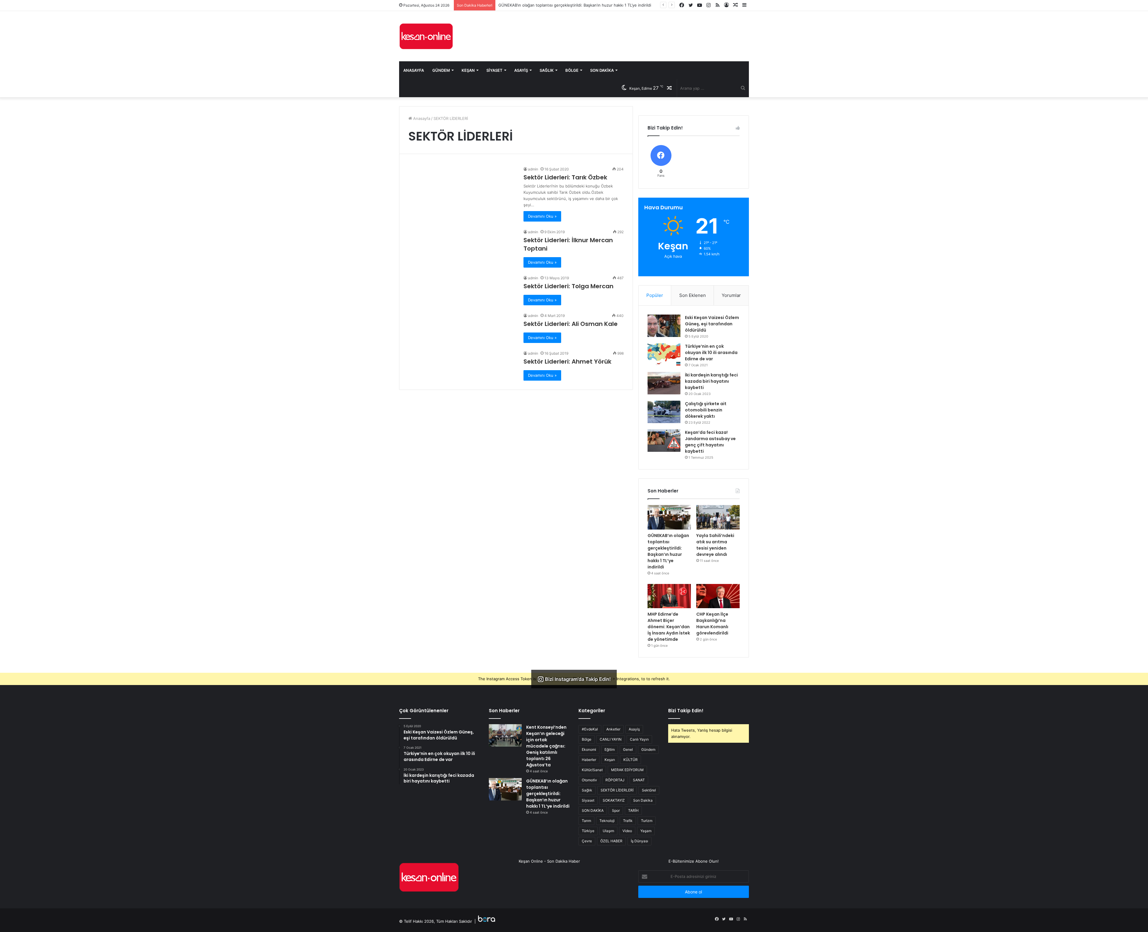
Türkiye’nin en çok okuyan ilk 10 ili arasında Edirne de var (711, 352)
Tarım (586, 820)
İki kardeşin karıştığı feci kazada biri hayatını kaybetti (711, 381)
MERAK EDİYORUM (627, 770)
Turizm (646, 820)
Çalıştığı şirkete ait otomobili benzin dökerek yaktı (705, 410)
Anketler (613, 729)
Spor (616, 810)
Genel (628, 749)
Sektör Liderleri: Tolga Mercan (568, 286)
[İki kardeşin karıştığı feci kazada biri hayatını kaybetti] (664, 383)
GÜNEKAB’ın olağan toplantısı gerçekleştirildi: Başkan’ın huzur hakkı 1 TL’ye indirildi (668, 551)
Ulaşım (608, 831)
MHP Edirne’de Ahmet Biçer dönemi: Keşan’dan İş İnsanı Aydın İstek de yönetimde (669, 626)
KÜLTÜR (630, 759)
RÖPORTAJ (615, 780)
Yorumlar (731, 295)
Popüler (654, 295)
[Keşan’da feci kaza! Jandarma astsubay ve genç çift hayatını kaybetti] (664, 440)
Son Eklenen (692, 295)
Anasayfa (413, 70)
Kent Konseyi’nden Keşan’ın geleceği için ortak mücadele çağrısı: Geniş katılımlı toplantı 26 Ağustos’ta (546, 746)
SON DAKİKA (593, 810)
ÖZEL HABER (611, 841)
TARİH (633, 810)
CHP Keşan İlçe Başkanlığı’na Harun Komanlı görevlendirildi (712, 623)
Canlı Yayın (639, 739)
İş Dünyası (639, 841)
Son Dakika (602, 70)
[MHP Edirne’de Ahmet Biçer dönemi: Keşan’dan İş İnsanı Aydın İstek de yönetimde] (669, 596)
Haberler (589, 759)
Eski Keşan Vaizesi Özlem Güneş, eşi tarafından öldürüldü (712, 324)
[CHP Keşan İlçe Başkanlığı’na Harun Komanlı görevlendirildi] (718, 596)
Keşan (468, 70)
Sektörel (649, 790)
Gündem (441, 70)
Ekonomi (589, 749)
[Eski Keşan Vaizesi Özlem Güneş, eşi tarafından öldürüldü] (664, 326)
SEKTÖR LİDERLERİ (617, 790)
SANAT (639, 780)
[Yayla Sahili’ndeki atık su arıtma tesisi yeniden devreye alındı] (718, 517)
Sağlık (547, 70)
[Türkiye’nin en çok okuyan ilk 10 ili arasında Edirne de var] (664, 354)
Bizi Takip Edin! (685, 710)
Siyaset (494, 70)
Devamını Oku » (542, 216)
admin (533, 169)
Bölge (571, 70)
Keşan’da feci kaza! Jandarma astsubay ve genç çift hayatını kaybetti (710, 441)
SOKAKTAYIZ (614, 800)
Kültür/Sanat (592, 770)
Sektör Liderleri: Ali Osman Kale (570, 324)
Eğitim (609, 749)
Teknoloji (607, 820)
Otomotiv (589, 780)
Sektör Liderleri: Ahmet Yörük (567, 361)
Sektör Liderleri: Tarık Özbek (565, 177)
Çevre (587, 841)
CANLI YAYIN (611, 739)
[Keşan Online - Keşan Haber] (426, 36)
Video (627, 831)
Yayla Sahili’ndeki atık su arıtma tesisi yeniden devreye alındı (715, 545)
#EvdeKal (590, 729)
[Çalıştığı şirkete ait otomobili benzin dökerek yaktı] (664, 412)
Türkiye (588, 831)
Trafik (628, 820)
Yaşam (645, 831)
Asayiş (521, 70)
